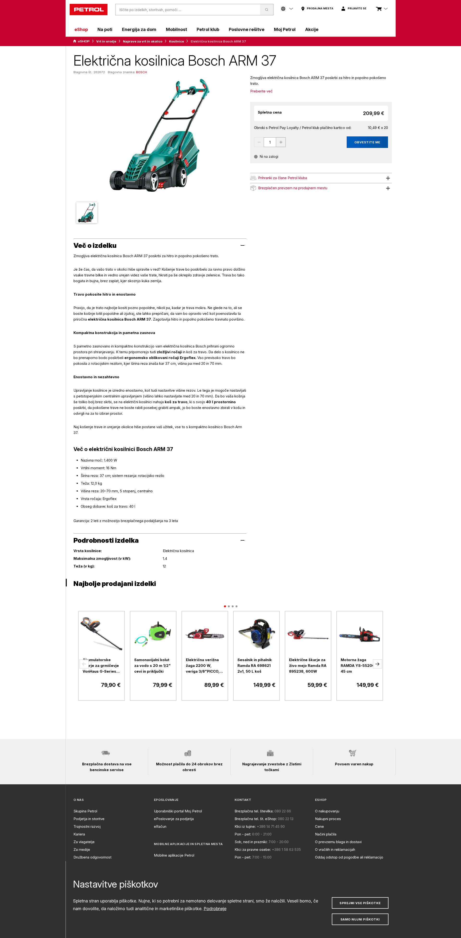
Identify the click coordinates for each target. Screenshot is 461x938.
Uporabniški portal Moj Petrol (178, 811)
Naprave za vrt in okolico (142, 41)
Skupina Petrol (85, 811)
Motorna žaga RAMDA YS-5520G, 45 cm (358, 666)
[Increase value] (281, 142)
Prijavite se (357, 8)
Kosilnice (176, 41)
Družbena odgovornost (92, 857)
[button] (84, 664)
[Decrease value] (259, 142)
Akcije (311, 29)
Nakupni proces (328, 818)
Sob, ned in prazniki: (251, 842)
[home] (89, 9)
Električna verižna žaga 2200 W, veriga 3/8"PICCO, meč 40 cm (202, 666)
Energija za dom (139, 29)
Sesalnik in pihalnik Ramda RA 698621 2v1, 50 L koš (254, 666)
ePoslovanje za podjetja (174, 818)
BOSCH (141, 72)
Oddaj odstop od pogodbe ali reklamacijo (349, 857)
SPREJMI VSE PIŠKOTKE (360, 903)
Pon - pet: (243, 834)
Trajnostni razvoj (87, 826)
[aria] (81, 41)
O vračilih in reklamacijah (335, 849)
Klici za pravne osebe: (253, 849)
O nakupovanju (327, 811)
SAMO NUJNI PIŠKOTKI (360, 919)
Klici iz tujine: (245, 826)
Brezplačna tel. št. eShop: (256, 818)
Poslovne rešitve (246, 29)
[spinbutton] (270, 142)
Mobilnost (176, 29)
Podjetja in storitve (88, 818)
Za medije (81, 849)
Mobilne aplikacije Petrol (174, 855)
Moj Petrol (285, 29)
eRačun (160, 826)
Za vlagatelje (84, 842)
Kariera (79, 834)
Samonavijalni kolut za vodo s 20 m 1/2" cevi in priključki (152, 666)
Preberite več (261, 91)
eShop (81, 29)
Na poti (104, 29)
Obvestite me (367, 142)
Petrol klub (208, 29)
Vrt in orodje (106, 41)
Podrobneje (215, 908)
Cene (319, 826)
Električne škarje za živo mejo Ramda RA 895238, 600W (308, 666)
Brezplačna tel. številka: (254, 811)
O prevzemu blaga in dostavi (338, 842)
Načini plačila (325, 834)
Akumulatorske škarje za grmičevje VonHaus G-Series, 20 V (101, 666)
